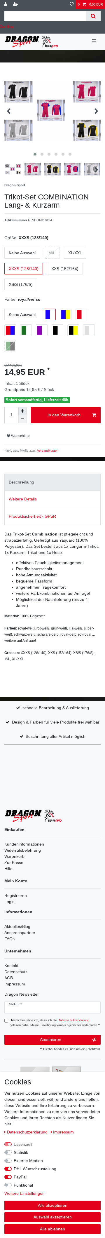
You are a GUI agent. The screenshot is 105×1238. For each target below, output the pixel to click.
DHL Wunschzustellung (35, 1168)
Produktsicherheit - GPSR (32, 516)
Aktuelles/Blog (17, 926)
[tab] (52, 482)
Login (9, 901)
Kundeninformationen (24, 844)
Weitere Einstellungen (24, 1193)
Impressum (14, 984)
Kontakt (11, 965)
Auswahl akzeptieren (53, 1217)
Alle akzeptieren (52, 1205)
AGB (8, 978)
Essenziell (23, 1144)
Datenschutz (15, 971)
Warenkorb (14, 856)
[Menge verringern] (22, 419)
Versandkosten (47, 450)
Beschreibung (21, 482)
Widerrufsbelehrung (22, 850)
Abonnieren (50, 1039)
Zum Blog (6, 26)
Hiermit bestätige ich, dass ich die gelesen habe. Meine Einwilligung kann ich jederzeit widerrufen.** (55, 1022)
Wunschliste (20, 436)
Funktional (23, 1185)
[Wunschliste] (72, 4)
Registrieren (15, 895)
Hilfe (8, 868)
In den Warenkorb (64, 415)
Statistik (21, 1152)
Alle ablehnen (52, 1229)
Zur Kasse (13, 862)
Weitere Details (23, 499)
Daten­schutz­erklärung (28, 1132)
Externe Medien (28, 1160)
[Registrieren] (16, 4)
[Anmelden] (6, 4)
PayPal (20, 1177)
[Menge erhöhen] (22, 411)
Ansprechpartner (19, 932)
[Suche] (93, 16)
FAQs (9, 938)
